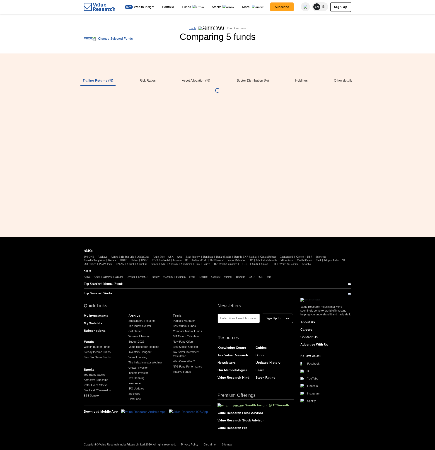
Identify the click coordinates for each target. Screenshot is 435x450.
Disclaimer (210, 444)
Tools (192, 28)
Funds (186, 7)
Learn (260, 370)
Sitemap (227, 444)
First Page (134, 399)
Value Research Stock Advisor (241, 420)
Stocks (216, 7)
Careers (306, 329)
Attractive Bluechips (96, 380)
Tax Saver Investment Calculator (186, 354)
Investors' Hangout (139, 352)
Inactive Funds (182, 371)
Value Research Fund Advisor (240, 413)
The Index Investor (139, 326)
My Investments (96, 315)
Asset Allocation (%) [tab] (196, 80)
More (246, 7)
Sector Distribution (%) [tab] (253, 80)
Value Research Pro (232, 428)
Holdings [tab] (301, 80)
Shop (260, 355)
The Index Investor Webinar (145, 362)
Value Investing (137, 357)
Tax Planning (136, 378)
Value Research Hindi (234, 377)
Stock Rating (266, 377)
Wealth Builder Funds (97, 346)
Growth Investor (138, 367)
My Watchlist (94, 323)
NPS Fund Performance (187, 366)
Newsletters (227, 362)
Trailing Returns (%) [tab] (98, 80)
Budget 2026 (136, 341)
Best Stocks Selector (185, 346)
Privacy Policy (189, 444)
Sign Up (341, 7)
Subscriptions (95, 330)
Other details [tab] (343, 80)
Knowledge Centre (232, 347)
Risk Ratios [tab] (148, 80)
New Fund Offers (183, 341)
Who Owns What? (184, 361)
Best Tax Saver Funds (97, 357)
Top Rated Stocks (94, 374)
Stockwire (134, 393)
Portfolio (168, 7)
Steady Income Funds (97, 352)
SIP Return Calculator (186, 336)
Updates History (268, 362)
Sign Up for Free (277, 318)
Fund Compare (236, 28)
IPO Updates (136, 388)
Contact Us (309, 337)
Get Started (135, 331)
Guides (261, 347)
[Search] (305, 6)
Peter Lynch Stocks (95, 385)
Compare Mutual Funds (187, 331)
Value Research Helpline (143, 346)
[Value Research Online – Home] (100, 7)
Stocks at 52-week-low (97, 390)
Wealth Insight (144, 7)
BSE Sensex (91, 395)
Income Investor (138, 373)
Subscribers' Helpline (141, 320)
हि (323, 6)
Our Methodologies (232, 370)
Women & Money (139, 336)
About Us (307, 322)
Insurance (134, 383)
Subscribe (282, 7)
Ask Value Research (233, 355)
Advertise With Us (314, 344)
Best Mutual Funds (184, 326)
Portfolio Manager (184, 320)
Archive (134, 315)
